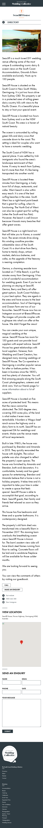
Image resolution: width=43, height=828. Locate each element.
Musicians (4, 807)
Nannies (4, 809)
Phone (5, 688)
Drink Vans (5, 797)
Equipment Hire (6, 800)
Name (4, 679)
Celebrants (5, 795)
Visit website (10, 595)
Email (24, 679)
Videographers (6, 820)
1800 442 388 (11, 599)
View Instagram (11, 602)
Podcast (4, 776)
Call (6, 585)
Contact (4, 778)
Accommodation (6, 788)
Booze (4, 790)
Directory (13, 22)
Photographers (6, 811)
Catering (4, 793)
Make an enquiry (12, 590)
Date (24, 688)
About (3, 773)
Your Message (8, 698)
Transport (4, 818)
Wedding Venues (6, 822)
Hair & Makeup (6, 804)
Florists (4, 802)
